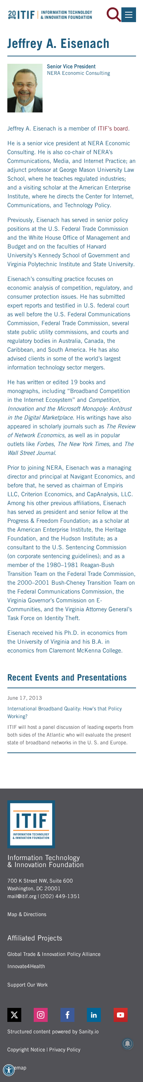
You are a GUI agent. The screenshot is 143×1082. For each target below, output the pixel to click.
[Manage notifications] (127, 1044)
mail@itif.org (21, 896)
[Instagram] (45, 1015)
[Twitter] (14, 1015)
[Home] (50, 14)
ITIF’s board (113, 128)
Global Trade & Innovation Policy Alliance (53, 954)
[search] (114, 14)
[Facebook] (71, 1015)
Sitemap (16, 1067)
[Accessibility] (9, 1070)
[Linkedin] (98, 1015)
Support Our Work (27, 984)
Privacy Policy (64, 1049)
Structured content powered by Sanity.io (53, 1031)
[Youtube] (125, 1015)
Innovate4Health (26, 966)
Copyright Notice (26, 1049)
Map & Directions (26, 914)
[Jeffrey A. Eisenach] (25, 88)
